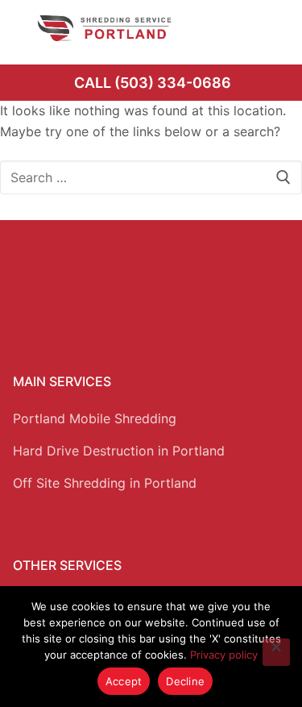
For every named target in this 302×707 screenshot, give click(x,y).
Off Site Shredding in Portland (105, 483)
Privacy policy (224, 654)
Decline (185, 681)
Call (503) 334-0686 (152, 82)
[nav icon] (267, 28)
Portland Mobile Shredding (94, 418)
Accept (124, 681)
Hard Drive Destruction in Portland (119, 451)
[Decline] (276, 652)
